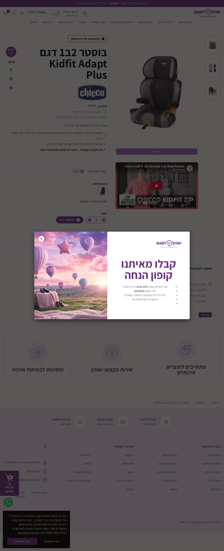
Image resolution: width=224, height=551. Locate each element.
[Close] (41, 238)
